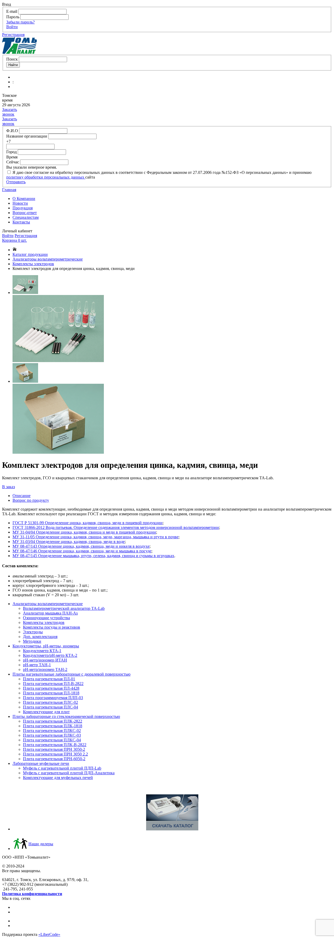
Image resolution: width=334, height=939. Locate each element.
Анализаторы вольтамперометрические (48, 259)
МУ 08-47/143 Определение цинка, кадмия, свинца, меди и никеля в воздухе (81, 546)
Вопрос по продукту (31, 500)
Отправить (16, 182)
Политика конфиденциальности (32, 893)
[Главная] (15, 249)
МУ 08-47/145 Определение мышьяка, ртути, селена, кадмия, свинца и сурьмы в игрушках (93, 555)
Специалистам (26, 217)
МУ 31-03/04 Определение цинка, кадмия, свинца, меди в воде (69, 541)
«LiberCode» (49, 934)
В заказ (8, 487)
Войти (12, 27)
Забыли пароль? (20, 22)
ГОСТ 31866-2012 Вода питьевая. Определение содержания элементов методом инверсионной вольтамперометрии (116, 527)
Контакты (21, 222)
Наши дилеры (40, 844)
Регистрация (13, 34)
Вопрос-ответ (25, 212)
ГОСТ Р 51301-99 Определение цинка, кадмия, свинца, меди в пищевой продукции (88, 523)
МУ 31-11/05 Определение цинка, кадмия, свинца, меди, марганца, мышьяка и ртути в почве (95, 537)
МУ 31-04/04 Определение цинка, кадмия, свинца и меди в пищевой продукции (84, 532)
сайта (90, 177)
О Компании (24, 198)
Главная (9, 189)
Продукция (23, 208)
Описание (22, 495)
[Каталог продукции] (172, 829)
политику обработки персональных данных (45, 177)
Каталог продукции (30, 254)
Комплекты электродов (33, 264)
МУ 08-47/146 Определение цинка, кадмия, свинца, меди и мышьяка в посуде (82, 551)
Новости (20, 203)
